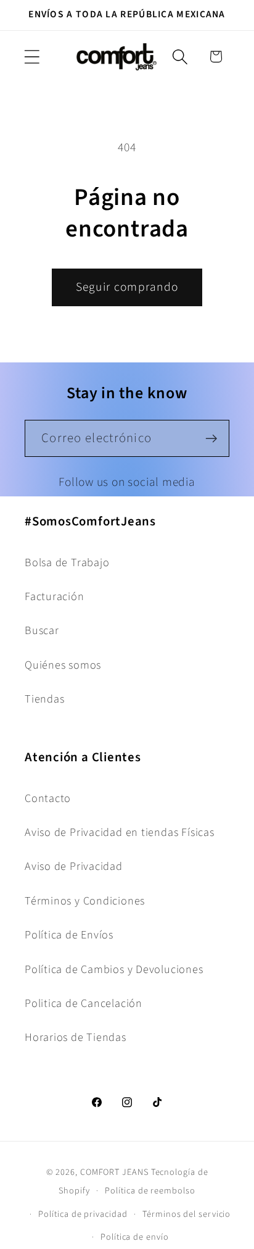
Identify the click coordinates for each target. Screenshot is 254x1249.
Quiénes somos (63, 665)
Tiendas (44, 699)
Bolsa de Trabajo (67, 562)
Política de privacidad (82, 1214)
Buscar (42, 630)
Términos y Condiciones (85, 901)
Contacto (48, 798)
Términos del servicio (186, 1214)
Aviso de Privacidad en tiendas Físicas (120, 832)
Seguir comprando (127, 287)
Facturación (54, 596)
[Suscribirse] (211, 438)
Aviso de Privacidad (74, 866)
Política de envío (134, 1236)
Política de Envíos (69, 935)
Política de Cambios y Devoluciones (114, 969)
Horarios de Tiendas (75, 1037)
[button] (31, 56)
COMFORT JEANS (114, 1172)
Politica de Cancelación (83, 1003)
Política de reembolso (150, 1190)
